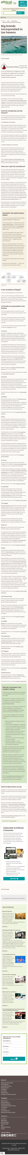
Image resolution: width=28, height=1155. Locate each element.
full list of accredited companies (10, 815)
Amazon (3, 335)
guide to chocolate (20, 483)
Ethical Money (14, 21)
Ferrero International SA (20, 464)
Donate (3, 1128)
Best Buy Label (4, 1123)
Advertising (4, 1120)
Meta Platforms (10, 552)
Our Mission (4, 1089)
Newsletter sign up (5, 1127)
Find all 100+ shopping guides (9, 821)
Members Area (4, 1092)
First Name (6, 1046)
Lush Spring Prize (5, 1110)
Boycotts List (4, 1100)
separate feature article (8, 703)
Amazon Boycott (5, 1102)
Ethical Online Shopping (9, 974)
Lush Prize (3, 1109)
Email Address (6, 1041)
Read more (6, 926)
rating (12, 714)
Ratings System (5, 1087)
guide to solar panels (21, 500)
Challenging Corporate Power (8, 1105)
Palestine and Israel (6, 1104)
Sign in (22, 2)
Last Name (5, 1052)
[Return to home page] (8, 3)
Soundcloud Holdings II (6, 641)
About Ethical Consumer (7, 1082)
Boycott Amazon (7, 911)
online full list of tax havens (14, 776)
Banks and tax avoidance (9, 992)
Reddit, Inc (3, 623)
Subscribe (23, 5)
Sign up (12, 1059)
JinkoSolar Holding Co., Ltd (7, 495)
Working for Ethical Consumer (8, 1094)
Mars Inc (3, 527)
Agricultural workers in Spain (8, 1112)
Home (8, 21)
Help (2, 1125)
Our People (4, 1091)
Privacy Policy (14, 1148)
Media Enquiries (5, 1122)
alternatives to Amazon (8, 374)
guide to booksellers (21, 681)
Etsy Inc (16, 425)
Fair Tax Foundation (13, 710)
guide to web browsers (8, 224)
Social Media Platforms (9, 954)
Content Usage (6, 1148)
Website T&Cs (21, 1148)
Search (19, 13)
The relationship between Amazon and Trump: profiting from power (13, 1009)
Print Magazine (5, 1084)
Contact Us (4, 1118)
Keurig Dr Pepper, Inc (6, 505)
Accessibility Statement (14, 1150)
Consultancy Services (6, 1086)
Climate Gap (4, 1107)
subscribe (9, 327)
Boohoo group (22, 399)
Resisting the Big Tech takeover (12, 930)
